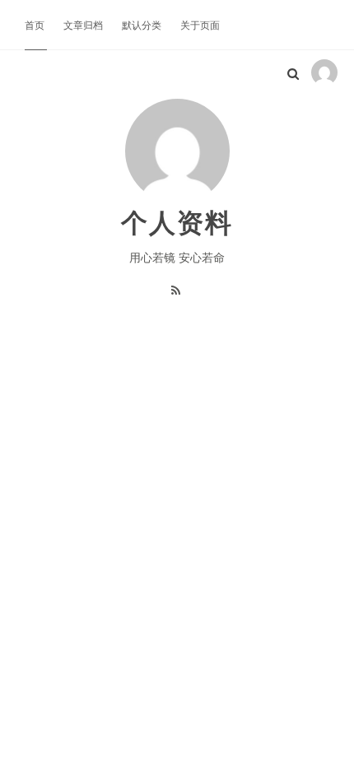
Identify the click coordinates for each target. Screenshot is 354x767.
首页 (36, 24)
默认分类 (143, 24)
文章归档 (84, 24)
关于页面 (200, 24)
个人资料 (177, 221)
